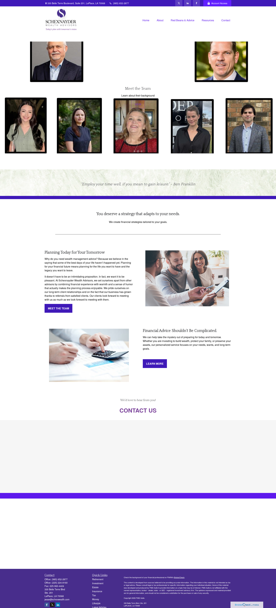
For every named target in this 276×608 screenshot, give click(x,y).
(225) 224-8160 (60, 582)
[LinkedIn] (187, 3)
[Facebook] (196, 3)
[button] (146, 20)
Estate (95, 587)
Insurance (97, 591)
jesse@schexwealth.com (57, 599)
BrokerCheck (179, 577)
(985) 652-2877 (121, 3)
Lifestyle (96, 603)
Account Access (219, 3)
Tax (94, 595)
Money (95, 599)
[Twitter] (178, 3)
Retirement (97, 579)
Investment (97, 583)
